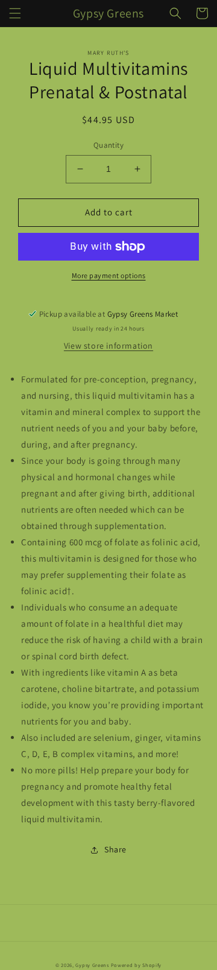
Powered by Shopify (136, 965)
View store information (108, 345)
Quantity (108, 145)
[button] (15, 13)
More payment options (109, 275)
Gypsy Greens (91, 965)
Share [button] (115, 849)
